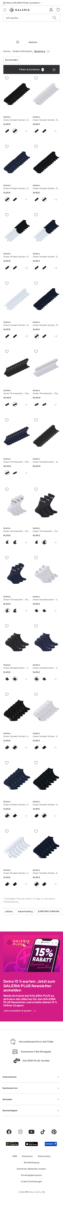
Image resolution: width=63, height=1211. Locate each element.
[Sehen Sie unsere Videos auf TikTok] (43, 1132)
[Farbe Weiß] (22, 131)
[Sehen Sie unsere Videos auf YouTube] (31, 1132)
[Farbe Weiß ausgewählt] (52, 131)
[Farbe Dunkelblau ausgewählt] (7, 199)
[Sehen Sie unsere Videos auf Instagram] (20, 1132)
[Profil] (51, 10)
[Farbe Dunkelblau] (7, 131)
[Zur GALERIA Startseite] (20, 10)
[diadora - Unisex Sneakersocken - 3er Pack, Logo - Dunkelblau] (46, 573)
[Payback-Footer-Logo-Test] (51, 1144)
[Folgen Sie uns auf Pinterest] (54, 1132)
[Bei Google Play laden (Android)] (12, 1144)
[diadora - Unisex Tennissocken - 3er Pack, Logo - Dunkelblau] (16, 505)
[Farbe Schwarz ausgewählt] (15, 131)
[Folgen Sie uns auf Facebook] (9, 1132)
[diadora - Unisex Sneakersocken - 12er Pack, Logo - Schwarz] (46, 436)
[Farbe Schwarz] (44, 131)
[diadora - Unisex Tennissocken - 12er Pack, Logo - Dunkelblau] (16, 367)
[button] (23, 2)
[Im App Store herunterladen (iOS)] (31, 1144)
